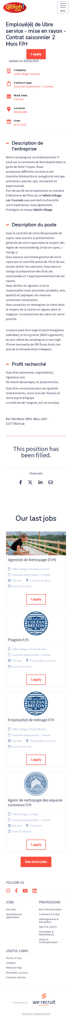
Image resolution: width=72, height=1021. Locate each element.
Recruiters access (17, 972)
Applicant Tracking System (36, 1013)
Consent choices (16, 977)
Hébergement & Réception (48, 920)
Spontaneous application (14, 915)
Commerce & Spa (49, 914)
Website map (14, 967)
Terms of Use (14, 958)
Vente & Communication (48, 941)
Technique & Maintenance (46, 933)
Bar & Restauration (50, 909)
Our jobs (11, 909)
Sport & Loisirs (48, 926)
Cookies (11, 963)
